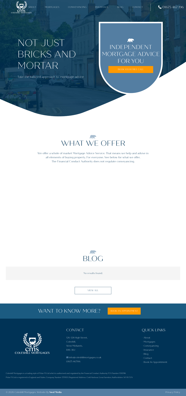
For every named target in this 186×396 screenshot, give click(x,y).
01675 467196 (73, 361)
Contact (148, 358)
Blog (146, 354)
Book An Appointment (155, 362)
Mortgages (149, 341)
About (147, 337)
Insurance (149, 350)
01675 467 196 (172, 7)
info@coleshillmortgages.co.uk (84, 357)
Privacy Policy (172, 392)
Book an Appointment (124, 311)
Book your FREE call (131, 69)
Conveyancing (151, 346)
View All (93, 290)
